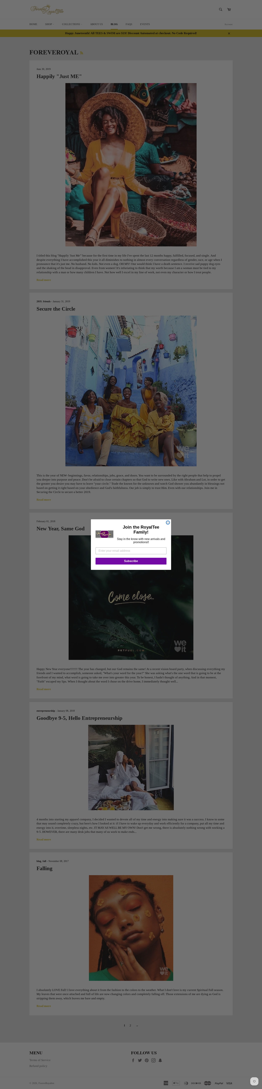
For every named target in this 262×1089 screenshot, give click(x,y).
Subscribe (131, 561)
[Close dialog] (168, 522)
